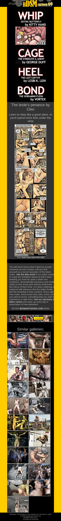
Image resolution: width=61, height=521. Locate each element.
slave (33, 257)
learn (24, 257)
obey (29, 257)
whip (42, 257)
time (38, 257)
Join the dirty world (25, 274)
